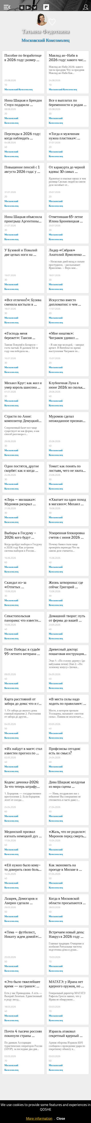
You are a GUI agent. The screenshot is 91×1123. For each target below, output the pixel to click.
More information (39, 1118)
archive (55, 8)
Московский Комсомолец (45, 40)
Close (61, 1118)
